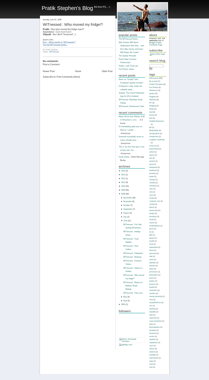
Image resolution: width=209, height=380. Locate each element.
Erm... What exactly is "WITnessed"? (59, 42)
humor (151, 115)
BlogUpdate (154, 130)
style (151, 315)
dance (151, 207)
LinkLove (152, 146)
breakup (152, 173)
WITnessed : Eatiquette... (133, 253)
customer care (154, 201)
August (126, 213)
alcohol (152, 161)
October (126, 205)
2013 (123, 175)
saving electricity (155, 296)
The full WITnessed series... (55, 45)
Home (78, 71)
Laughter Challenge (157, 140)
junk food (152, 253)
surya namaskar (155, 321)
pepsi (151, 269)
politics (152, 281)
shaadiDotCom (155, 303)
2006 (123, 304)
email (151, 220)
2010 (123, 186)
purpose (152, 284)
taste (151, 324)
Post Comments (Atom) (68, 77)
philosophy (153, 275)
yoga (151, 361)
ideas (151, 250)
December (127, 198)
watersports (153, 358)
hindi (151, 244)
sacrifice (152, 293)
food (151, 112)
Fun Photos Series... (127, 69)
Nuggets (152, 97)
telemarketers (154, 327)
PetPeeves (153, 90)
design (152, 213)
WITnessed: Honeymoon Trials (131, 106)
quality (151, 287)
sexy (151, 300)
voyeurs (152, 352)
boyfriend (153, 170)
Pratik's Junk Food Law (128, 66)
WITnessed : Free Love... (133, 293)
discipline (153, 217)
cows (151, 195)
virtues (151, 349)
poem (151, 278)
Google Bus (153, 137)
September (127, 209)
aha (150, 158)
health (151, 241)
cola (151, 192)
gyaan (151, 238)
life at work (153, 81)
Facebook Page (155, 45)
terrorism (152, 333)
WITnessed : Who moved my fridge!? (73, 24)
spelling (152, 309)
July (125, 217)
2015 (123, 171)
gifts (150, 235)
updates (152, 339)
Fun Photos (153, 87)
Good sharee (124, 157)
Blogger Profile (155, 43)
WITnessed (54, 52)
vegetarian (153, 343)
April (125, 301)
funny (151, 229)
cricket (151, 198)
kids (150, 118)
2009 (123, 190)
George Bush (154, 134)
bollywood (153, 167)
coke (151, 189)
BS (150, 127)
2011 (123, 182)
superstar (153, 318)
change (152, 180)
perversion (153, 272)
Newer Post (49, 71)
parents (152, 266)
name (151, 260)
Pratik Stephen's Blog (67, 8)
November (127, 201)
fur (150, 232)
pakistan (152, 263)
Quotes (152, 94)
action (151, 152)
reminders (153, 290)
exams (151, 223)
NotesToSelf (154, 149)
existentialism (154, 226)
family (151, 109)
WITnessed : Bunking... (133, 257)
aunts (151, 164)
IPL (150, 103)
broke (151, 177)
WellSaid (152, 100)
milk (150, 256)
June (125, 221)
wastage (152, 355)
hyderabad (153, 247)
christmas (153, 186)
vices (151, 346)
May (125, 297)
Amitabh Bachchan (156, 121)
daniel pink (153, 210)
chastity (152, 183)
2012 (123, 178)
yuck (151, 364)
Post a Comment (51, 64)
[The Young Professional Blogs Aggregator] (126, 345)
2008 (123, 194)
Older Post (107, 71)
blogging (152, 106)
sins (150, 306)
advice (151, 155)
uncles (151, 336)
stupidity (152, 312)
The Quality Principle (127, 56)
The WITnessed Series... (129, 39)
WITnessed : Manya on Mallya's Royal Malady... (132, 285)
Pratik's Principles (156, 84)
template (152, 330)
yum (151, 367)
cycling (152, 204)
